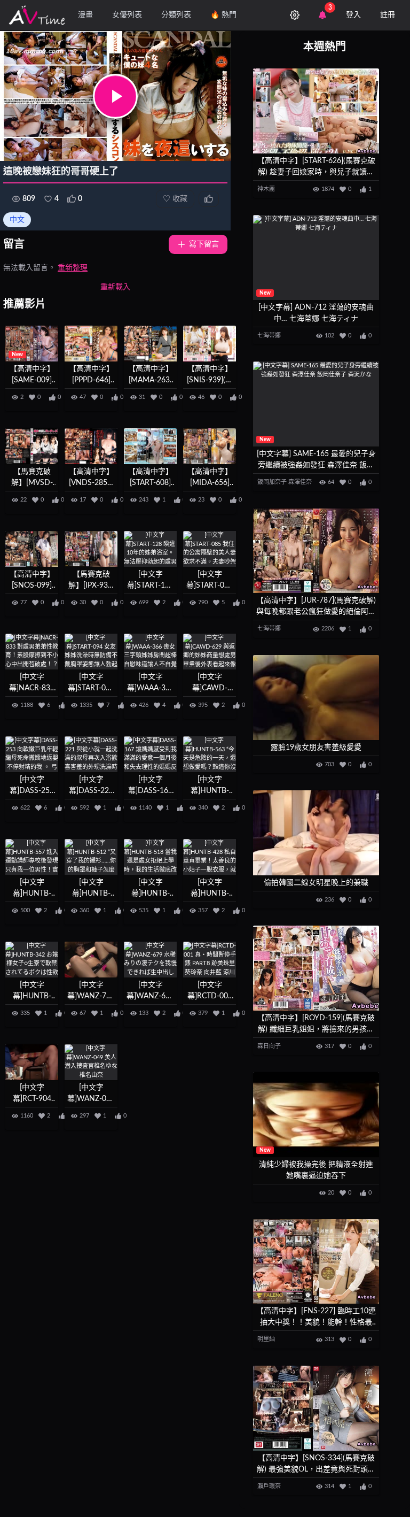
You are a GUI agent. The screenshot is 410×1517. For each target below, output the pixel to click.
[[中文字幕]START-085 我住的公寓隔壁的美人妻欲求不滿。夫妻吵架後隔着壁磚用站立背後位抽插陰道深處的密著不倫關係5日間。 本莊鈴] (209, 549)
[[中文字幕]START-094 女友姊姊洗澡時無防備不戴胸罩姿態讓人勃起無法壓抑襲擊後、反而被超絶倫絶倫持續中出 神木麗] (91, 651)
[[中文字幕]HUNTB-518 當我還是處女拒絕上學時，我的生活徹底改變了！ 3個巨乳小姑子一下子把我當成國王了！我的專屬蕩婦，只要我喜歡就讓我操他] (150, 857)
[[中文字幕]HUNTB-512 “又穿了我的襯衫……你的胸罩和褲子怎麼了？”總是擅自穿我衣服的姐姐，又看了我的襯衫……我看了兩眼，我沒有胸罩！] (91, 857)
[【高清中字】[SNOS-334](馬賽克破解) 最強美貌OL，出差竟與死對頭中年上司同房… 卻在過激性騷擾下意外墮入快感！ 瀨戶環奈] (316, 1408)
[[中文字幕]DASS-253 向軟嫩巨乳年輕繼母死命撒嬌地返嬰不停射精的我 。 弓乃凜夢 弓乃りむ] (31, 754)
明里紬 (266, 1339)
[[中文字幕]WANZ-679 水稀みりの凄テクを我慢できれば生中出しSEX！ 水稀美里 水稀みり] (150, 959)
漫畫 (85, 15)
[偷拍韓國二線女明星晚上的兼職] (316, 832)
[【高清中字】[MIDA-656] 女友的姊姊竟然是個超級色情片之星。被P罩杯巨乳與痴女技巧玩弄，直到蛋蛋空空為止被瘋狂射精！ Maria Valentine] (209, 446)
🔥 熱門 (223, 15)
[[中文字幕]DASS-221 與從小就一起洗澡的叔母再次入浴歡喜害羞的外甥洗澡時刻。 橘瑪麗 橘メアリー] (91, 754)
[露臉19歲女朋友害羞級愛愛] (316, 697)
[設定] (294, 15)
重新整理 (73, 268)
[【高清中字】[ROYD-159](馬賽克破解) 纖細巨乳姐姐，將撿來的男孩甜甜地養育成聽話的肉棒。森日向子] (316, 968)
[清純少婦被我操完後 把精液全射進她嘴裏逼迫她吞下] (316, 1114)
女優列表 (127, 15)
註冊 (387, 15)
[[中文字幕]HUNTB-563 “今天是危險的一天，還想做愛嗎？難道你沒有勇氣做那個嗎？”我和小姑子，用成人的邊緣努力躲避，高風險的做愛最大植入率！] (209, 754)
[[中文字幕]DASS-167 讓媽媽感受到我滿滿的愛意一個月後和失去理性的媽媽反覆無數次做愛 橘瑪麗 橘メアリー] (150, 754)
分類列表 (176, 15)
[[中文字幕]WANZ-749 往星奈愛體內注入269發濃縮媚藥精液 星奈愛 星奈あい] (91, 959)
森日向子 (269, 1046)
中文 (17, 220)
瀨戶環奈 (269, 1486)
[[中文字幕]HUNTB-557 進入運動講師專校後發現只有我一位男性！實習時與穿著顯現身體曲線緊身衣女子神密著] (31, 857)
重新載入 (115, 287)
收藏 (175, 199)
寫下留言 (204, 244)
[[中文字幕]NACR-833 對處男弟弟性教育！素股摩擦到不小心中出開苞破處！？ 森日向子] (31, 651)
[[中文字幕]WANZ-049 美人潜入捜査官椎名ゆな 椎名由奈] (91, 1062)
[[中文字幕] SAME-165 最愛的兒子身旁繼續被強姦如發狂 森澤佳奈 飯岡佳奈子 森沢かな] (316, 403)
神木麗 (266, 189)
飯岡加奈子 (272, 482)
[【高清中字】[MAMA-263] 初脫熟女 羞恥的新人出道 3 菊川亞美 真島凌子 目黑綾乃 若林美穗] (150, 343)
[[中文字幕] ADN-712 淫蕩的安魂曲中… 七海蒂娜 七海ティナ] (316, 257)
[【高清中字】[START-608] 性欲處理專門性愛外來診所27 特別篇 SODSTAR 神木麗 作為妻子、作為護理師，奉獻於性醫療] (150, 446)
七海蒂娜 (269, 335)
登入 (353, 15)
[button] (115, 96)
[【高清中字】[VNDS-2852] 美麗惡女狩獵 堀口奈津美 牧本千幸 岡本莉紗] (91, 446)
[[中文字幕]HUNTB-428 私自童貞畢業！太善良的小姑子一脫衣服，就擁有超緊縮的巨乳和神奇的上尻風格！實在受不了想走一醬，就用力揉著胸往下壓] (209, 857)
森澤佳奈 (300, 482)
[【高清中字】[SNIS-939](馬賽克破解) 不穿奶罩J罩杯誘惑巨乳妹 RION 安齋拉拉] (209, 343)
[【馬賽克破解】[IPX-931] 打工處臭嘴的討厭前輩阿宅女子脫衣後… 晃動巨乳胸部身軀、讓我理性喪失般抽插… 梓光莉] (91, 549)
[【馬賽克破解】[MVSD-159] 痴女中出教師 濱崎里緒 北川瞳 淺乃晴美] (31, 446)
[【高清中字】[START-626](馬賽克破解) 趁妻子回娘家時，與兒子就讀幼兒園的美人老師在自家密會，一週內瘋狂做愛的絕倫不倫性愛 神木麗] (316, 110)
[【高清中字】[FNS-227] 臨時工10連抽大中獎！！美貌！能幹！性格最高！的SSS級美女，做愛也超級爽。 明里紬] (316, 1261)
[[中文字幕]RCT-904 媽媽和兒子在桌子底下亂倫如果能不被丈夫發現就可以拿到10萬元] (31, 1062)
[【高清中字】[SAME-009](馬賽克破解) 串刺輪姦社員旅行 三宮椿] (31, 343)
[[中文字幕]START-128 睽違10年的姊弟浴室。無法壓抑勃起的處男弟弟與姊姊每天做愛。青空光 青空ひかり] (150, 549)
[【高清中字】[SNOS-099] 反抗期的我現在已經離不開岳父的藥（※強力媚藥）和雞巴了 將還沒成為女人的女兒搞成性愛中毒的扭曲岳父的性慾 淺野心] (31, 549)
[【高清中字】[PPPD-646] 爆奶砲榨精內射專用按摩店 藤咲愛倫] (91, 343)
